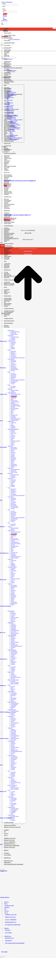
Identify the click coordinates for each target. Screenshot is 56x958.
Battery (12, 687)
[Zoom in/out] (5, 956)
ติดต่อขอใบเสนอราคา (9, 843)
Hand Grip (13, 656)
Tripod (5, 241)
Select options (7, 219)
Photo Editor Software (15, 711)
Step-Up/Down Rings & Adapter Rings (13, 67)
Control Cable (13, 122)
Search (3, 3)
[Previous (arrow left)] (0, 957)
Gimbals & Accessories (15, 124)
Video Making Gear (12, 392)
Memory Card (10, 108)
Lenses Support (10, 105)
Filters (3, 146)
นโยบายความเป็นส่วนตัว (28, 251)
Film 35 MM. (13, 524)
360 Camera (13, 343)
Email (1, 242)
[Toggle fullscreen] (3, 956)
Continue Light (13, 422)
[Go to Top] (28, 310)
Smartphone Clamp (14, 552)
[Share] (2, 956)
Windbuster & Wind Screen (15, 418)
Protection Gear (10, 113)
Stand (12, 577)
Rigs (12, 551)
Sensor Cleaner (7, 223)
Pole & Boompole (14, 395)
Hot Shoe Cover (14, 657)
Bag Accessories (14, 447)
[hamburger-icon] (54, 28)
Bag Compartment (14, 448)
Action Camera (13, 342)
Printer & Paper (10, 111)
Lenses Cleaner (13, 631)
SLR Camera (7, 45)
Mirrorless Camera (8, 37)
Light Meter (13, 659)
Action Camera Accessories (15, 394)
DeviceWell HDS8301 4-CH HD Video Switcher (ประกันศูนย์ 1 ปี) (20, 180)
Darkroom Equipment (14, 527)
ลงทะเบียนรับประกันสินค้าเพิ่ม (11, 845)
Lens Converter (13, 501)
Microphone (12, 131)
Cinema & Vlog (11, 340)
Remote (12, 660)
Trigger (12, 581)
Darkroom (6, 106)
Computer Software (12, 709)
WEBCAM (6, 56)
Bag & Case (10, 446)
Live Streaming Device (15, 127)
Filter (5, 85)
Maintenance (10, 106)
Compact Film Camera (15, 474)
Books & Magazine (12, 712)
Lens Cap (12, 500)
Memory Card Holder (14, 683)
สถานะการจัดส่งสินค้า (9, 842)
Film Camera (7, 40)
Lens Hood (13, 365)
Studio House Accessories (15, 578)
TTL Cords (13, 579)
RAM (5, 316)
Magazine (12, 713)
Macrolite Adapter (14, 368)
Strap (8, 114)
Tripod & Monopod (8, 225)
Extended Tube (13, 499)
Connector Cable (13, 121)
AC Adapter (13, 686)
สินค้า (5, 30)
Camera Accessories (8, 243)
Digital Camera (7, 33)
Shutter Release (13, 766)
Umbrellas (13, 444)
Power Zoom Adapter (14, 369)
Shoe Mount (13, 553)
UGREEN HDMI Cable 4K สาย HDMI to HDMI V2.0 (17, 215)
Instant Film (13, 525)
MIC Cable (12, 130)
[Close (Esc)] (0, 956)
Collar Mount (13, 498)
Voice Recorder (13, 555)
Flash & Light (7, 143)
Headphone (12, 126)
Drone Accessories (14, 123)
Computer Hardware (11, 95)
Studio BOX (7, 151)
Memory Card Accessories (13, 109)
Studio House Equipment (10, 153)
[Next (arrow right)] (2, 957)
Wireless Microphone (9, 141)
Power (9, 685)
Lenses (8, 104)
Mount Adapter (13, 366)
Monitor (11, 134)
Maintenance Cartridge (15, 633)
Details (5, 185)
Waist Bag (12, 604)
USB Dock (6, 83)
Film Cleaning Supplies (15, 630)
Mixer (11, 132)
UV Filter (6, 98)
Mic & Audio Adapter (15, 128)
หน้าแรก (6, 28)
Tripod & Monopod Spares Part (11, 238)
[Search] (3, 6)
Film (5, 100)
